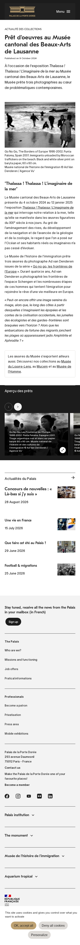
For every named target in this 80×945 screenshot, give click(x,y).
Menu (60, 11)
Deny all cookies (53, 925)
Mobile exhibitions (16, 733)
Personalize (39, 935)
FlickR (39, 796)
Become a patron (16, 705)
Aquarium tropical (18, 876)
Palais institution (17, 815)
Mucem (42, 366)
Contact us (12, 767)
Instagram (18, 796)
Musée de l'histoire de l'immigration (32, 856)
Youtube (29, 796)
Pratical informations (18, 678)
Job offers (11, 669)
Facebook (7, 796)
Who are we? (13, 650)
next (18, 407)
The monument (16, 835)
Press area (12, 724)
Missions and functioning (21, 659)
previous (8, 407)
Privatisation (13, 714)
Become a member (17, 784)
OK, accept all (23, 925)
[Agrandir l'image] (63, 450)
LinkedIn (50, 796)
